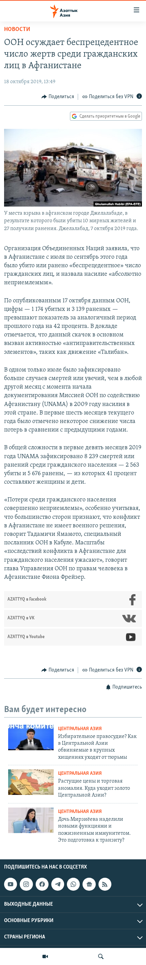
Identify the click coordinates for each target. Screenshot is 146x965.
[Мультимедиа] (45, 956)
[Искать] (101, 956)
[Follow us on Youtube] (10, 884)
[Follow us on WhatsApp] (73, 884)
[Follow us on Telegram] (57, 884)
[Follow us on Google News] (89, 884)
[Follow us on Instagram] (26, 884)
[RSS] (104, 884)
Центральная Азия (80, 729)
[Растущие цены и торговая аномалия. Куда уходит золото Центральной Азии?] (31, 782)
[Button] (57, 96)
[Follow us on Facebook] (42, 884)
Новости (17, 30)
